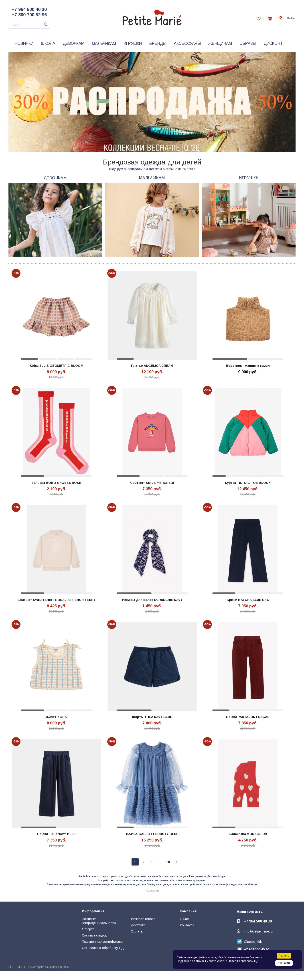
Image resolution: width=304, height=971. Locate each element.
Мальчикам (104, 43)
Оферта (88, 929)
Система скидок (94, 935)
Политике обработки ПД (243, 961)
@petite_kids (253, 941)
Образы (247, 43)
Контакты (187, 925)
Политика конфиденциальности (99, 921)
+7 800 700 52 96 (29, 14)
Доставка (138, 925)
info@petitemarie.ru (258, 931)
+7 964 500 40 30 (29, 9)
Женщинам (220, 43)
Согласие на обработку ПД (103, 948)
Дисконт (273, 43)
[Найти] (45, 24)
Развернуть (152, 890)
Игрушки (133, 43)
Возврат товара (143, 919)
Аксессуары (187, 43)
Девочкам (73, 43)
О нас (184, 919)
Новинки (24, 43)
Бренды (157, 43)
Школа (48, 43)
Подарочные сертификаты (102, 941)
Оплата (136, 931)
